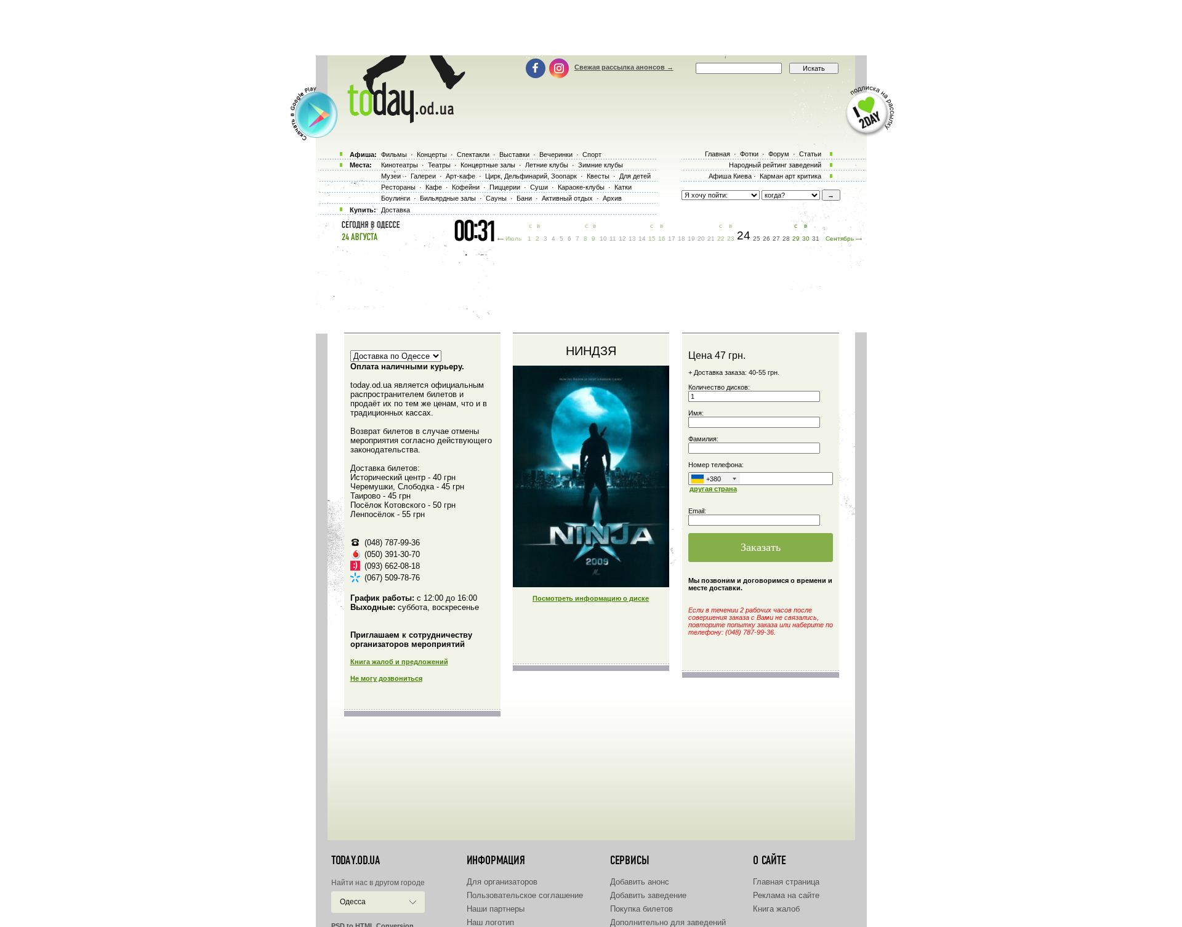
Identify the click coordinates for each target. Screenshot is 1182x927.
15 (652, 238)
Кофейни (466, 187)
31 (815, 238)
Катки (623, 187)
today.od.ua (355, 860)
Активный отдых (567, 198)
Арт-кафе (460, 176)
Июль (513, 238)
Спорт (591, 154)
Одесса (353, 901)
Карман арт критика (790, 176)
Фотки (749, 154)
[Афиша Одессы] (400, 120)
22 (721, 238)
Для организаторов (502, 881)
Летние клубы (546, 165)
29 (796, 238)
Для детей (635, 176)
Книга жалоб (776, 908)
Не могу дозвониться (386, 678)
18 (681, 238)
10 (603, 238)
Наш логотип (490, 922)
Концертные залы (487, 165)
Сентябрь (840, 238)
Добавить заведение (648, 895)
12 (622, 238)
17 (671, 238)
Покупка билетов (641, 908)
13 (632, 238)
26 (766, 238)
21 (711, 238)
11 (612, 238)
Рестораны (398, 187)
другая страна (713, 488)
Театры (439, 165)
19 (691, 238)
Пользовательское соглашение (525, 895)
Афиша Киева (730, 176)
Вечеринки (556, 154)
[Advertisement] (591, 27)
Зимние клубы (600, 165)
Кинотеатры (399, 165)
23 (730, 238)
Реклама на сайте (786, 895)
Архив (612, 198)
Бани (524, 198)
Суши (539, 187)
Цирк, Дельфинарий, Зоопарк (531, 176)
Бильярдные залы (448, 198)
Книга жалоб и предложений (399, 661)
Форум (778, 154)
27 (776, 238)
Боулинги (395, 198)
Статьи (810, 154)
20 (701, 238)
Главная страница (786, 881)
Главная (717, 154)
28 (786, 238)
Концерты (432, 154)
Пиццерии (504, 187)
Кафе (433, 187)
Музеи (391, 176)
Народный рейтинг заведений (775, 165)
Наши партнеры (496, 908)
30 (806, 238)
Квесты (598, 176)
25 (756, 238)
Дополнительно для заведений (668, 922)
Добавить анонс (639, 881)
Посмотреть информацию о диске (591, 598)
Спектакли (473, 154)
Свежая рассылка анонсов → (623, 67)
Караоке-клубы (581, 187)
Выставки (514, 154)
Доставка (395, 210)
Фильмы (394, 154)
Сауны (496, 198)
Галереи (423, 176)
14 (642, 238)
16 (661, 238)
